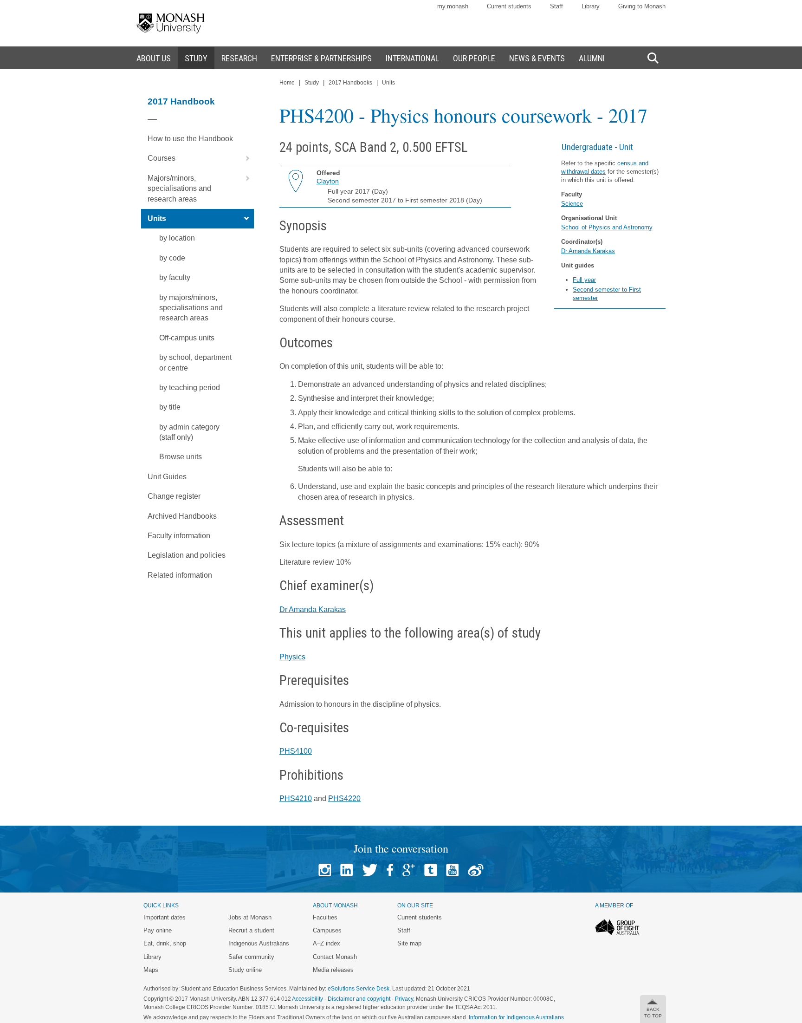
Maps (150, 969)
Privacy (404, 999)
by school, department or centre (195, 362)
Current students (509, 6)
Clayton (328, 181)
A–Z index (326, 943)
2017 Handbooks (350, 82)
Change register (174, 496)
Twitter (369, 870)
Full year (584, 279)
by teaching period (189, 387)
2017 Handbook (181, 101)
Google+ (408, 870)
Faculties (325, 917)
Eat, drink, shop (164, 943)
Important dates (164, 917)
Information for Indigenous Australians (516, 1017)
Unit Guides (167, 477)
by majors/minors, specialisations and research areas (191, 307)
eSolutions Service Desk (358, 988)
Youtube (452, 870)
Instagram (324, 870)
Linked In (346, 870)
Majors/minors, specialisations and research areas (179, 188)
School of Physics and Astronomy (607, 227)
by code (172, 258)
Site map (409, 943)
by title (170, 407)
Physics (292, 657)
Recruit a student (251, 930)
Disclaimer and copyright (359, 999)
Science (572, 203)
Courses (161, 158)
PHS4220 (344, 798)
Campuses (327, 930)
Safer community (251, 956)
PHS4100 (295, 751)
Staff (556, 6)
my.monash (452, 6)
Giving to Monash (642, 6)
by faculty (174, 277)
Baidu (476, 870)
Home (287, 82)
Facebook (390, 870)
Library (591, 6)
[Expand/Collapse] (244, 158)
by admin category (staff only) (189, 432)
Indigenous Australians (258, 943)
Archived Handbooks (182, 516)
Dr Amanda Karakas (588, 251)
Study (311, 82)
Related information (180, 575)
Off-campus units (186, 338)
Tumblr (430, 870)
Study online (245, 969)
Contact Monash (335, 956)
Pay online (157, 930)
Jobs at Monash (250, 917)
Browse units (180, 457)
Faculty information (179, 536)
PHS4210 (295, 798)
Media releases (333, 969)
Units (157, 218)
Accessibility (307, 999)
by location (177, 238)
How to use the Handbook (190, 139)
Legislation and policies (187, 555)
